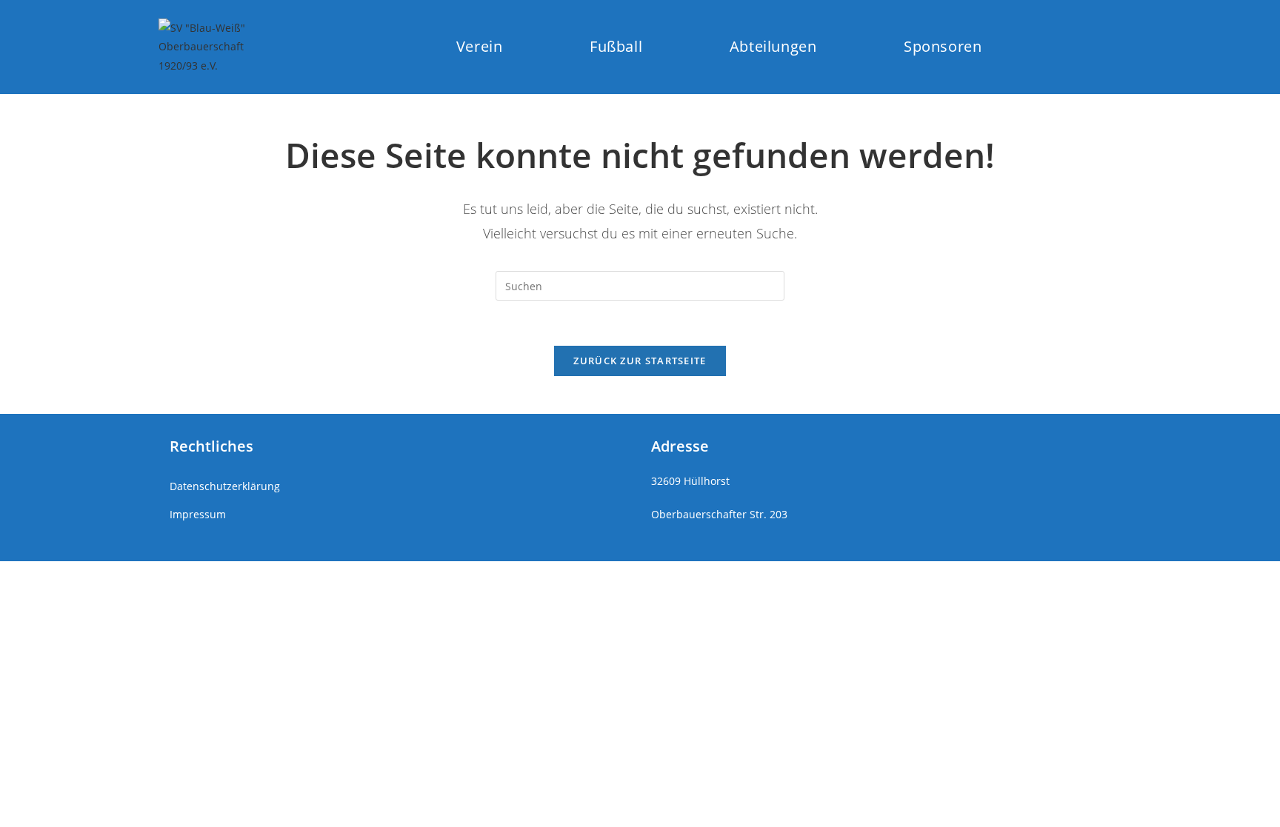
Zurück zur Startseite (639, 360)
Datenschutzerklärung (225, 486)
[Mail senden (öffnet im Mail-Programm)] (1111, 46)
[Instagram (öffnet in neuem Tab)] (1057, 46)
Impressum (198, 514)
